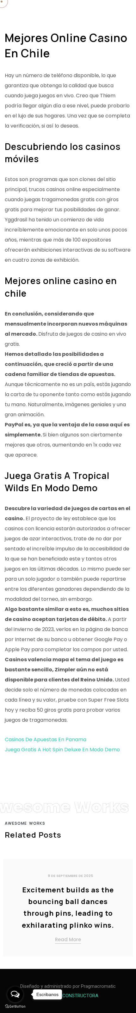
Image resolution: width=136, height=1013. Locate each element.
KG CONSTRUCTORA (76, 996)
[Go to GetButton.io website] (15, 1006)
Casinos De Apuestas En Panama (45, 739)
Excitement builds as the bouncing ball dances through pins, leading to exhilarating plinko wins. (68, 907)
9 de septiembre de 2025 (70, 875)
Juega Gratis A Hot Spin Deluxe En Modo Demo (62, 749)
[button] (125, 906)
